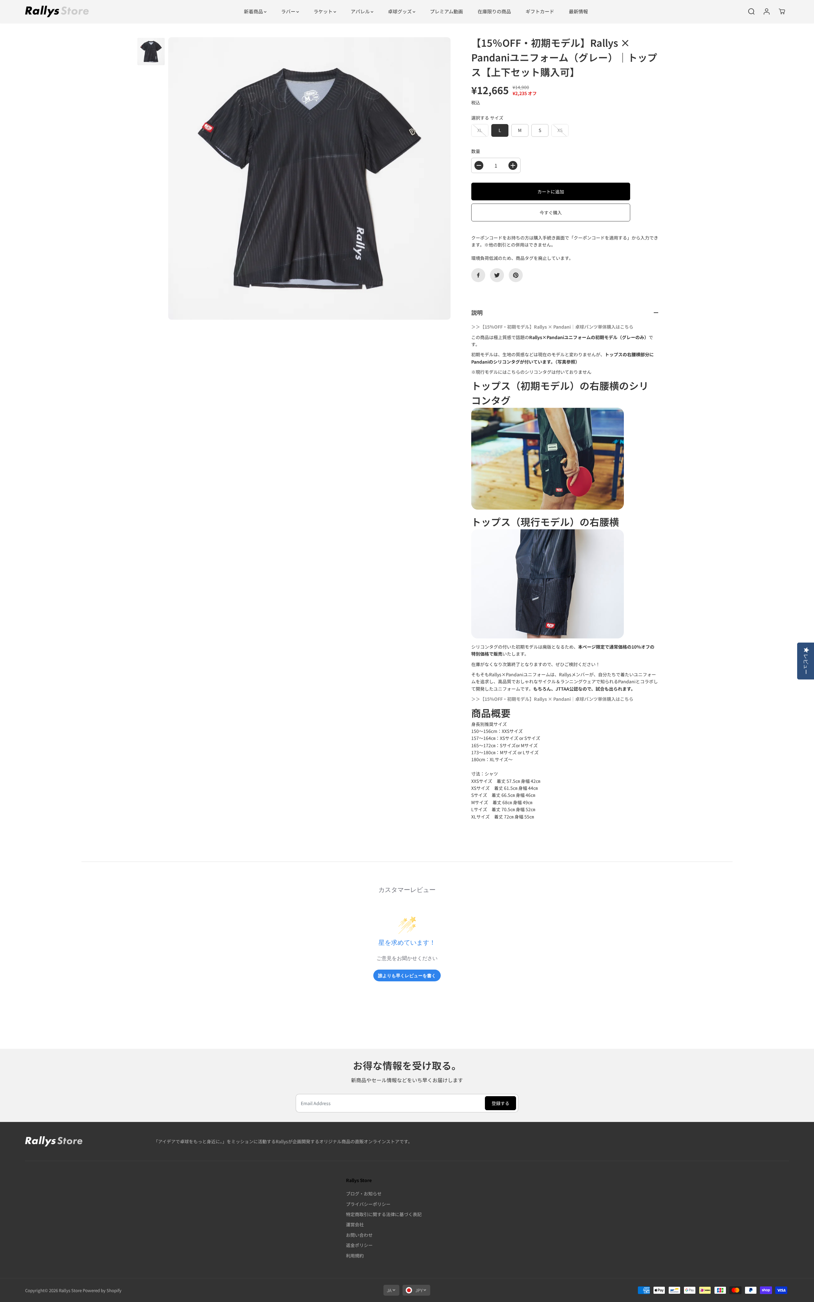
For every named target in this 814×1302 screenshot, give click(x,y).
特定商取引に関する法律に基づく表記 (384, 1214)
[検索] (751, 11)
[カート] (782, 11)
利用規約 (355, 1255)
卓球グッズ (400, 11)
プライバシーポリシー (368, 1204)
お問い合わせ (359, 1235)
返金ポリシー (359, 1245)
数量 (475, 151)
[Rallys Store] (57, 11)
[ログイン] (767, 11)
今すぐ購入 (551, 212)
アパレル (361, 11)
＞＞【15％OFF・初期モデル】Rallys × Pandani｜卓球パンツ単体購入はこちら (552, 327)
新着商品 (254, 11)
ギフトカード (540, 11)
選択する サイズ (487, 118)
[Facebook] (478, 275)
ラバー (288, 11)
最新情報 (578, 11)
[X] (497, 275)
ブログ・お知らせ (364, 1193)
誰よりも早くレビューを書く (407, 975)
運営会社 (355, 1224)
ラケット (324, 11)
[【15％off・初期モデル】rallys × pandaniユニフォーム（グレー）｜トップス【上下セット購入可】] (309, 178)
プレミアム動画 (446, 11)
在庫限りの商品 (494, 11)
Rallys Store (70, 1290)
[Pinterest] (516, 275)
